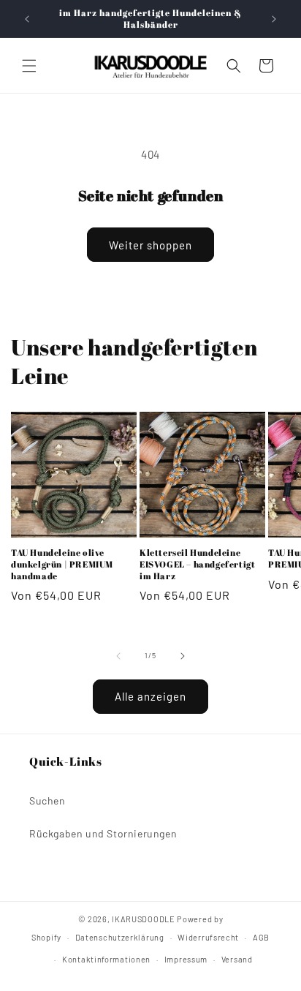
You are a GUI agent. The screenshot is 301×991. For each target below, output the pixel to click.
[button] (29, 66)
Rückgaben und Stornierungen (103, 833)
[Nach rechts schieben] (183, 656)
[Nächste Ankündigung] (274, 19)
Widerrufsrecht (208, 937)
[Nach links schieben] (118, 656)
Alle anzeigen (150, 696)
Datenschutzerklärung (119, 937)
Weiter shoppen (150, 245)
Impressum (185, 959)
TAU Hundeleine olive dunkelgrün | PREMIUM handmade (62, 564)
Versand (237, 959)
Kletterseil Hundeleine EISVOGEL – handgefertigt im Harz (197, 564)
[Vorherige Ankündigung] (27, 19)
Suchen (47, 800)
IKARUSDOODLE (143, 919)
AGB (261, 937)
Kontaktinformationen (106, 959)
